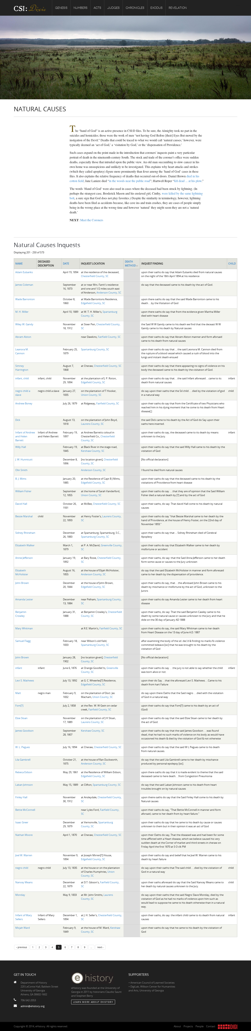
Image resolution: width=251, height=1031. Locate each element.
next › (100, 947)
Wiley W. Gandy (24, 324)
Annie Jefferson (24, 558)
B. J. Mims (20, 478)
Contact (210, 1026)
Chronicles (135, 8)
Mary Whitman (24, 628)
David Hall (21, 504)
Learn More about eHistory (93, 1001)
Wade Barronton (25, 299)
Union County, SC (91, 395)
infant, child (22, 378)
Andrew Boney (23, 403)
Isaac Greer (21, 822)
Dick (17, 420)
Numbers (80, 8)
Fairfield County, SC (109, 337)
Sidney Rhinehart (25, 533)
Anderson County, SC (108, 292)
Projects (188, 1026)
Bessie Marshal (24, 516)
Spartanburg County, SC (95, 349)
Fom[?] (19, 705)
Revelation (178, 8)
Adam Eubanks (24, 272)
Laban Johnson (24, 784)
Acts (97, 8)
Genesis (61, 8)
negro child (21, 868)
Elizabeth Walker (25, 545)
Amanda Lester (24, 599)
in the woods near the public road (129, 181)
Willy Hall (20, 447)
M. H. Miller (21, 311)
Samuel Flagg (23, 641)
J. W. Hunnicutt (24, 459)
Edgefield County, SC (93, 303)
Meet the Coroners (91, 220)
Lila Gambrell (22, 759)
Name (19, 263)
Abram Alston (23, 337)
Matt (18, 693)
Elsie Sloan (21, 718)
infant (18, 668)
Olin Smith (21, 470)
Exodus (156, 8)
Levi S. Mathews (24, 680)
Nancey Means (24, 882)
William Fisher (23, 491)
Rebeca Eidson (23, 772)
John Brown (22, 583)
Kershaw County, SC (92, 451)
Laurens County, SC (92, 424)
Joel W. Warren (23, 855)
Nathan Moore (24, 835)
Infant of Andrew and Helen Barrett (25, 436)
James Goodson (24, 730)
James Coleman (24, 284)
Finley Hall (21, 797)
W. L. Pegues (22, 747)
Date (66, 263)
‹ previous (21, 947)
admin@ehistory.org (33, 1006)
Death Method (130, 263)
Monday (20, 895)
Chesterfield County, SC (94, 276)
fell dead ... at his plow (188, 181)
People (200, 1026)
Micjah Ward (22, 928)
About (177, 1026)
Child (232, 263)
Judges (113, 8)
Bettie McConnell (25, 810)
